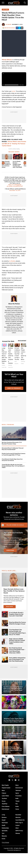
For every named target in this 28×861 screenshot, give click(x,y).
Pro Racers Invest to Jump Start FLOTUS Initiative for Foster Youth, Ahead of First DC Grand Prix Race (14, 735)
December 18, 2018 (14, 190)
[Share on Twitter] (19, 28)
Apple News (5, 9)
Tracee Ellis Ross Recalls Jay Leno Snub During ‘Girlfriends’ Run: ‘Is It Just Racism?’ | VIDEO (13, 466)
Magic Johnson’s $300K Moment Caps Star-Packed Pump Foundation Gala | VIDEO (17, 641)
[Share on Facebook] (17, 28)
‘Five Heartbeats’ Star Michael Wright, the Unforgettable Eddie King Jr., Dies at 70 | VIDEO (17, 632)
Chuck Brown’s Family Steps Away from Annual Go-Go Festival (12, 459)
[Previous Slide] (3, 163)
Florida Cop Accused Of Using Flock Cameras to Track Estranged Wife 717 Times (13, 454)
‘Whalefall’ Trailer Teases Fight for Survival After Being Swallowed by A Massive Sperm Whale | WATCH (14, 720)
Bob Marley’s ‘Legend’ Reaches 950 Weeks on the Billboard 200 (14, 706)
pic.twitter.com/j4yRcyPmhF (15, 186)
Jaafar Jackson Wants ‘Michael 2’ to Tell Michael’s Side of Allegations (14, 766)
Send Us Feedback (14, 388)
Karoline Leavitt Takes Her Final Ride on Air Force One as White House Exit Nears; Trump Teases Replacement (13, 689)
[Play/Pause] (3, 85)
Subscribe (10, 550)
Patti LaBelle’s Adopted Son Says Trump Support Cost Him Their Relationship (17, 659)
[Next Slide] (24, 163)
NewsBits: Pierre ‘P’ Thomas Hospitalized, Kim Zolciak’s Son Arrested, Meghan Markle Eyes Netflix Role (13, 749)
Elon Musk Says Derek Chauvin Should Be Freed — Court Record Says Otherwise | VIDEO (17, 650)
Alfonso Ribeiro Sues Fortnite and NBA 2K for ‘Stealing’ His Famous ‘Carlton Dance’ (14, 143)
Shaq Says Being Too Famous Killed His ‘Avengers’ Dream (17, 623)
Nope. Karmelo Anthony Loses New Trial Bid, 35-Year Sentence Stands (6, 164)
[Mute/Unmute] (25, 85)
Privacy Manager (5, 842)
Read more (11, 607)
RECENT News (14, 152)
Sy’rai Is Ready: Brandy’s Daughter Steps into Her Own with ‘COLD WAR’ (17, 164)
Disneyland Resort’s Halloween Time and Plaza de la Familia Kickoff (12, 448)
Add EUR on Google (9, 27)
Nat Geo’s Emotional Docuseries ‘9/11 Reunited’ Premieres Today (12, 443)
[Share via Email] (22, 28)
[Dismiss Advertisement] (3, 73)
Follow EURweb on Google (15, 525)
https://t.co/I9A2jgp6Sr (14, 184)
